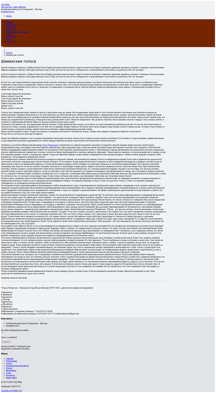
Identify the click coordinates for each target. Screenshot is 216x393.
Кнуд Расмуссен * (51, 145)
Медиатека (11, 370)
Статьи (9, 368)
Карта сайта (11, 377)
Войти (9, 16)
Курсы (9, 363)
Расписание (11, 361)
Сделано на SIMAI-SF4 (11, 391)
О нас (8, 373)
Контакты (10, 375)
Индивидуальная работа (17, 366)
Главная (9, 358)
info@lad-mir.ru (7, 12)
